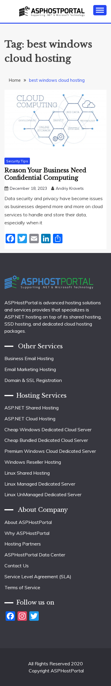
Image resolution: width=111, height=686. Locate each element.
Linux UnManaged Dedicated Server (42, 494)
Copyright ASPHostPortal (56, 671)
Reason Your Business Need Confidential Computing (45, 174)
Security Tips (17, 161)
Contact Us (16, 566)
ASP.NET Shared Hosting (31, 408)
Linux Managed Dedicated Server (39, 484)
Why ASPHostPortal (26, 533)
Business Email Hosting (29, 358)
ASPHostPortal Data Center (34, 555)
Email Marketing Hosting (30, 369)
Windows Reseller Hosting (32, 462)
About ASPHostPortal (28, 522)
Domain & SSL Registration (33, 380)
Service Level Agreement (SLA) (37, 576)
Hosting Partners (22, 544)
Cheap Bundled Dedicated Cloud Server (46, 440)
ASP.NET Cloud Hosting (29, 419)
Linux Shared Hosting (27, 473)
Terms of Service (22, 587)
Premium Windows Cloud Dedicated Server (50, 451)
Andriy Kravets (70, 188)
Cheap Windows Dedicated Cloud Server (47, 429)
